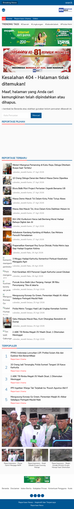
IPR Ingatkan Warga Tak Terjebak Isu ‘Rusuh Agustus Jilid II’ (39, 388)
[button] (13, 458)
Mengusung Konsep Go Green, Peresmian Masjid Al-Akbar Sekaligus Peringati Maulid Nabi (40, 297)
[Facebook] (31, 495)
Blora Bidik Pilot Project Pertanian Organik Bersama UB (39, 188)
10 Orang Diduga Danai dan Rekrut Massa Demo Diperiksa (40, 178)
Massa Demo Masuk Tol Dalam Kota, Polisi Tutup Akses (39, 198)
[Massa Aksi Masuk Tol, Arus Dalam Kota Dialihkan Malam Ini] (7, 211)
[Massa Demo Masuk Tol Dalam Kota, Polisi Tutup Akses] (7, 201)
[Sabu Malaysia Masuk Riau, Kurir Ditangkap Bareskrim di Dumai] (7, 322)
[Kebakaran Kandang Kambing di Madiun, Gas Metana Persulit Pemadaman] (7, 236)
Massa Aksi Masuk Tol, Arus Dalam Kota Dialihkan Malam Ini (41, 209)
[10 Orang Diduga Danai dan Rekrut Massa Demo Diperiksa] (7, 180)
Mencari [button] (36, 115)
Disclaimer (14, 488)
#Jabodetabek (51, 24)
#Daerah (25, 24)
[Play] (37, 427)
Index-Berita (26, 488)
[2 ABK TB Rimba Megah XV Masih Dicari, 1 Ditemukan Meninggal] (7, 335)
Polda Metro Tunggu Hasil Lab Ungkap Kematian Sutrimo (40, 308)
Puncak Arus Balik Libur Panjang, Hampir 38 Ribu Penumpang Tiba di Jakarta (36, 284)
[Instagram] (35, 495)
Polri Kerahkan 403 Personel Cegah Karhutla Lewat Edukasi (41, 272)
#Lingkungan (37, 24)
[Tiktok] (42, 495)
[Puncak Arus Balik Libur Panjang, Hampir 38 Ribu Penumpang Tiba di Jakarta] (7, 286)
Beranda (5, 488)
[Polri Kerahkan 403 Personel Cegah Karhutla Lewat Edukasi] (7, 274)
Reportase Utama (22, 18)
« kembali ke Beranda (12, 108)
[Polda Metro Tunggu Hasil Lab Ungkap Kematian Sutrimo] (7, 311)
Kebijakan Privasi (40, 488)
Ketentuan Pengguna (57, 488)
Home (9, 18)
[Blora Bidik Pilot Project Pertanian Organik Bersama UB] (7, 191)
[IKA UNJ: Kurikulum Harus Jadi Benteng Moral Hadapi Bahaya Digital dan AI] (7, 222)
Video (35, 18)
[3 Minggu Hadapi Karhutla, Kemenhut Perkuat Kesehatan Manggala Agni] (7, 262)
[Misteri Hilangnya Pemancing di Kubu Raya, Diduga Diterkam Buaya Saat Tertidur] (7, 168)
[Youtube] (38, 495)
